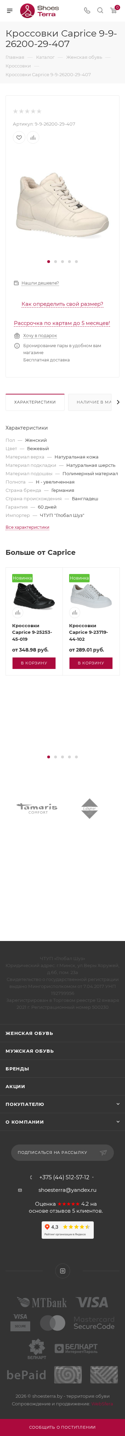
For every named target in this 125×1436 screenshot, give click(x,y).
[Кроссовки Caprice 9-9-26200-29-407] (62, 204)
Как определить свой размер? (62, 304)
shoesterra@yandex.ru (68, 1190)
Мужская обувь (29, 1051)
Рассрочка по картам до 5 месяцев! (62, 323)
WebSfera (101, 1403)
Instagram (62, 1270)
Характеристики (35, 402)
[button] (48, 261)
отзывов (60, 1211)
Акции (15, 1086)
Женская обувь (29, 1033)
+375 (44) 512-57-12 (64, 1177)
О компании (25, 1122)
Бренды (17, 1068)
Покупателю (25, 1104)
